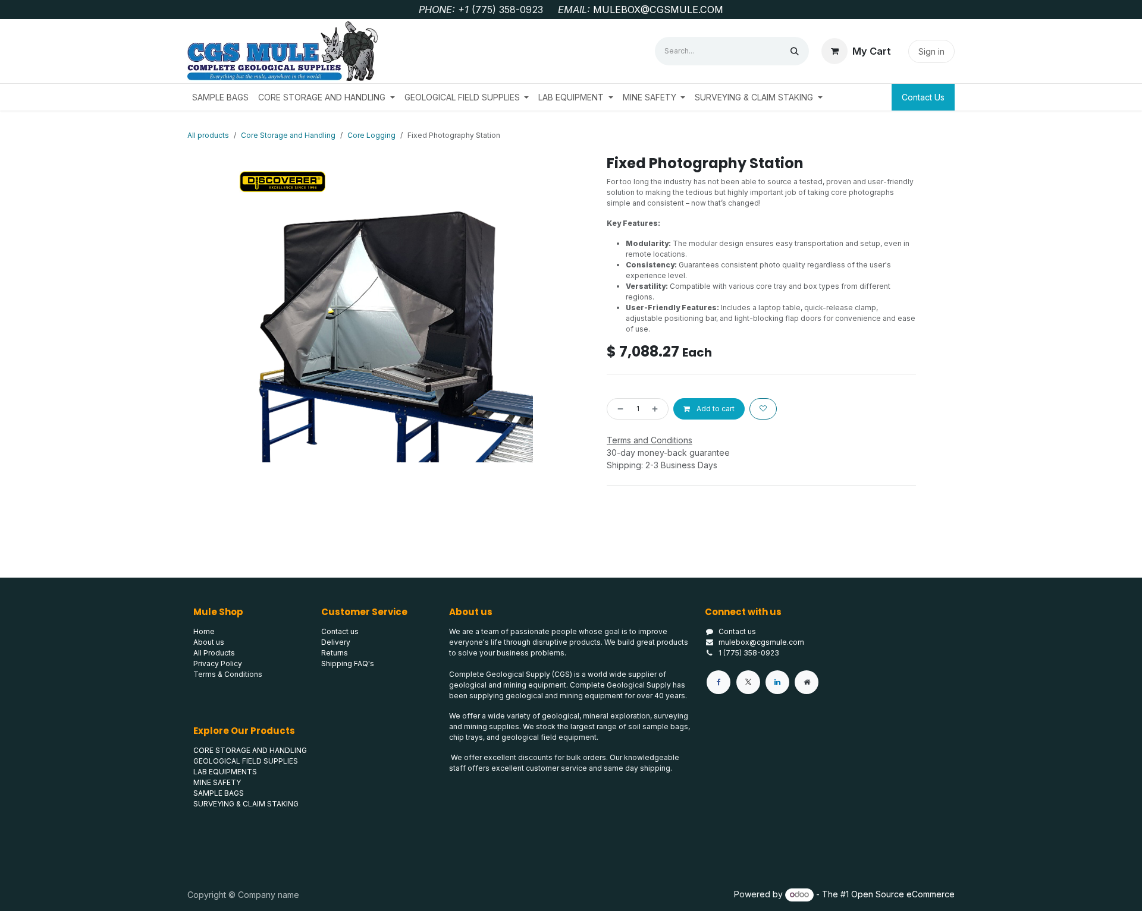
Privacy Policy (217, 663)
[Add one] (657, 409)
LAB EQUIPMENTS (225, 771)
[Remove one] (618, 409)
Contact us (737, 631)
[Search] (794, 51)
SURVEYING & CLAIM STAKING (246, 803)
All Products (214, 652)
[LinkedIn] (777, 682)
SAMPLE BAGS (218, 793)
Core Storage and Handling (288, 135)
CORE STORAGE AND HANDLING (250, 750)
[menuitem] (220, 97)
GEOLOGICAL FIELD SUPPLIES (245, 760)
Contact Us (923, 97)
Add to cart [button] (715, 408)
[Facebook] (718, 682)
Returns (334, 652)
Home (204, 631)
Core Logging (371, 135)
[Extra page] (806, 682)
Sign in (931, 51)
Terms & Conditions (227, 674)
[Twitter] (748, 682)
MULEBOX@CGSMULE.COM (658, 9)
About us (208, 642)
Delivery (335, 642)
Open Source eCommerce (903, 894)
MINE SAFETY (217, 782)
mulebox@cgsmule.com (761, 642)
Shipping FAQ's (347, 663)
